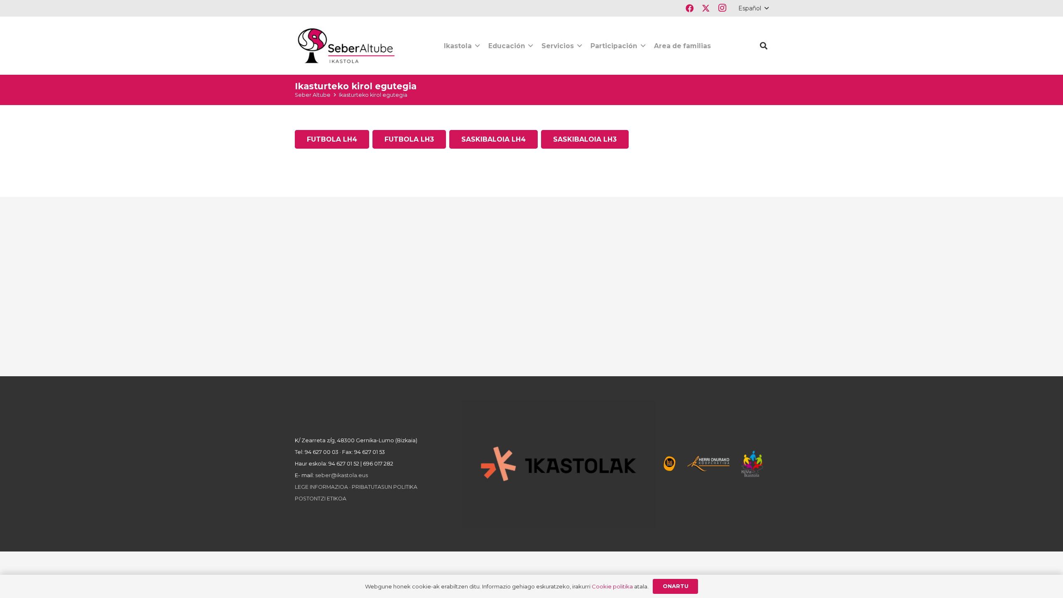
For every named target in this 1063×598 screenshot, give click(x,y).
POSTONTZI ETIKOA (320, 498)
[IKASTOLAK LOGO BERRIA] (558, 463)
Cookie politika (612, 586)
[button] (753, 8)
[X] (706, 8)
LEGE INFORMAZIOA (321, 487)
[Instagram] (722, 8)
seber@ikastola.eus (341, 475)
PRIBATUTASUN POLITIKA (384, 487)
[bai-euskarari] (669, 464)
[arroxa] (347, 45)
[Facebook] (689, 8)
